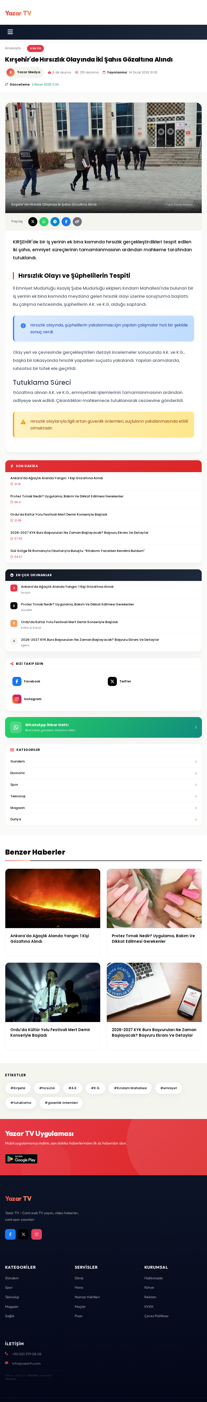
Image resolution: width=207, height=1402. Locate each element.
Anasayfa (13, 48)
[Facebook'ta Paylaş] (66, 221)
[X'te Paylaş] (32, 221)
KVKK (148, 1306)
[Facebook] (10, 1234)
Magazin (17, 807)
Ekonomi (17, 773)
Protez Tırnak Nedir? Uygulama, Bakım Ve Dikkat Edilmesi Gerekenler (66, 496)
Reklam (150, 1297)
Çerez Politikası (156, 1316)
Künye (149, 1287)
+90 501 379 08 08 (26, 1354)
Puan (79, 1316)
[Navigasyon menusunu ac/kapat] (10, 32)
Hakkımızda (153, 1278)
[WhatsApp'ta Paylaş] (43, 221)
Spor (14, 784)
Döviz (79, 1278)
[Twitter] (23, 1234)
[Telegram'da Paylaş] (55, 221)
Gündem (12, 1278)
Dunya (15, 819)
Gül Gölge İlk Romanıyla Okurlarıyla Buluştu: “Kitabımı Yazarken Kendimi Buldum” (77, 550)
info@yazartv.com (26, 1363)
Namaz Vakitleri (87, 1297)
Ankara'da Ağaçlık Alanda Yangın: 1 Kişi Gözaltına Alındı (56, 478)
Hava (79, 1287)
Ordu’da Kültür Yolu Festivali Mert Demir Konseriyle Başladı (58, 514)
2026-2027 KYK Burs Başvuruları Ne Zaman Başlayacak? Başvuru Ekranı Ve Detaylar (79, 532)
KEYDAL (33, 1375)
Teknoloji (17, 796)
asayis (35, 48)
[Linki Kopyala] (77, 221)
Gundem (17, 761)
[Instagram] (36, 1234)
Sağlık (9, 1316)
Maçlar (80, 1306)
